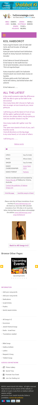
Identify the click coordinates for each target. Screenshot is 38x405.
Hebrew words (19, 144)
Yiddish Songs (7, 358)
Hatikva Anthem (8, 347)
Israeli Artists (7, 303)
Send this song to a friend (25, 193)
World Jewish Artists (10, 310)
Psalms (5, 306)
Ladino (5, 350)
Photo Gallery (10, 367)
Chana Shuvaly (11, 180)
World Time (9, 371)
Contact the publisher (16, 397)
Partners (26, 172)
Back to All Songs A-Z (19, 245)
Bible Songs (7, 343)
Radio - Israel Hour (9, 330)
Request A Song (8, 354)
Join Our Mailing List (12, 378)
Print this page (9, 193)
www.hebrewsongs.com (23, 203)
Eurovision (6, 323)
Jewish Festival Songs (10, 327)
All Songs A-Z (7, 319)
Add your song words (10, 292)
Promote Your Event (12, 374)
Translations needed (10, 334)
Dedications (7, 299)
